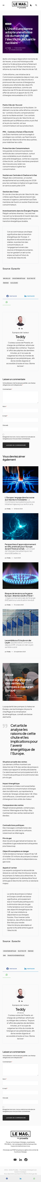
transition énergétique (16, 955)
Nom (5, 406)
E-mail (5, 416)
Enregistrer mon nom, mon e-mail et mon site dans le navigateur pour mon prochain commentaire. (19, 438)
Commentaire (7, 389)
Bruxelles (6, 278)
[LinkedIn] (20, 1159)
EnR (4, 955)
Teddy (20, 337)
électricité (31, 278)
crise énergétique (18, 278)
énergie (6, 283)
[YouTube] (15, 1159)
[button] (3, 5)
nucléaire (14, 283)
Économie (9, 675)
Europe (8, 24)
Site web (5, 425)
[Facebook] (25, 1159)
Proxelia (15, 1170)
